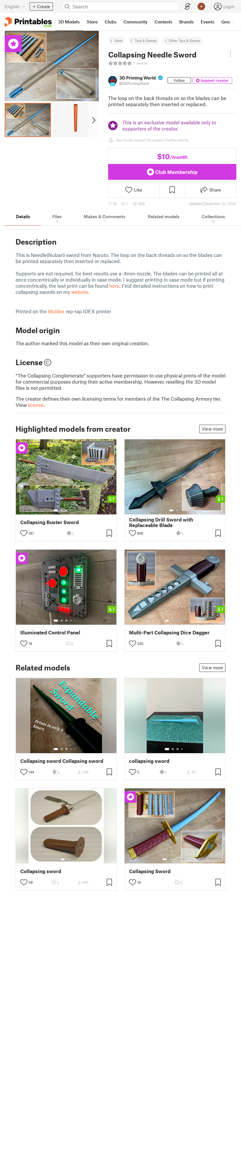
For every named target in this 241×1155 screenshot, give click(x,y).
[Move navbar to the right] (233, 22)
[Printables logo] (28, 22)
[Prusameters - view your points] (201, 6)
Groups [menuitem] (228, 21)
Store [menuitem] (92, 21)
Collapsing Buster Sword (49, 522)
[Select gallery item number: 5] (75, 510)
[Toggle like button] (23, 533)
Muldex (56, 311)
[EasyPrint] (187, 6)
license (35, 405)
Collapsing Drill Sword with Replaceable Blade (161, 522)
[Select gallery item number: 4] (71, 510)
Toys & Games (146, 40)
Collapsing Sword (149, 871)
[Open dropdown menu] (230, 53)
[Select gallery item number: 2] (62, 510)
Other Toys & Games (184, 40)
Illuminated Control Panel (50, 632)
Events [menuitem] (207, 21)
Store (118, 40)
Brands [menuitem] (186, 21)
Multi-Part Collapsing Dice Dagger (169, 632)
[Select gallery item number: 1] (55, 510)
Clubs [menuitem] (110, 21)
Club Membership (176, 172)
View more (212, 428)
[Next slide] (93, 120)
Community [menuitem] (135, 21)
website (79, 292)
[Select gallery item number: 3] (66, 510)
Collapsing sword (40, 871)
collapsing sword (149, 761)
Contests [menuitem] (163, 21)
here (114, 286)
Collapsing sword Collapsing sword (61, 761)
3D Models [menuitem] (69, 21)
